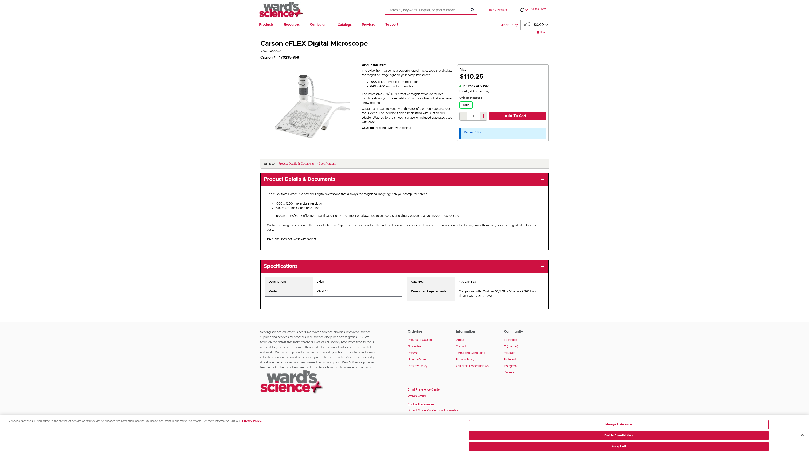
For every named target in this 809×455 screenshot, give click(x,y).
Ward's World (417, 396)
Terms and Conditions (470, 353)
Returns (413, 353)
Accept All (619, 446)
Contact (461, 346)
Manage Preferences (618, 424)
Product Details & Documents (299, 179)
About (460, 340)
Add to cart (515, 116)
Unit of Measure (470, 97)
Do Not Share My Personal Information (433, 410)
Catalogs (345, 25)
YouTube (509, 353)
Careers (509, 372)
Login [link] (491, 10)
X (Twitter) (511, 346)
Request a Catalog (420, 340)
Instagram (510, 366)
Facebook (510, 340)
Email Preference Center (424, 389)
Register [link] (502, 10)
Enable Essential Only (619, 435)
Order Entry (509, 25)
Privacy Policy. (252, 421)
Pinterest (510, 359)
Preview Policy (417, 366)
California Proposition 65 (472, 366)
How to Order (417, 359)
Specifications (281, 266)
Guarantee (414, 346)
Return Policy (473, 132)
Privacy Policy (465, 359)
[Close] (802, 434)
